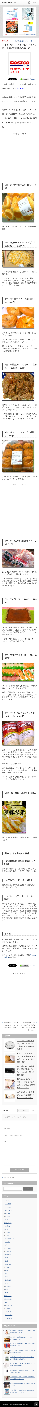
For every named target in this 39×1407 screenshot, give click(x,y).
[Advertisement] (20, 150)
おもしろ (7, 1229)
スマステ (7, 1308)
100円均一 (8, 1226)
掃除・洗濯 (8, 1264)
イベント (6, 1200)
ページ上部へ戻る (36, 1404)
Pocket (32, 79)
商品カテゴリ (7, 1223)
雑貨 (6, 1289)
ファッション (8, 1248)
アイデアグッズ (9, 1238)
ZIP (6, 1302)
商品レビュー (7, 1296)
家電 (6, 1261)
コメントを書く (28, 41)
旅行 (6, 1273)
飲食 (6, 1292)
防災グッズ (8, 1286)
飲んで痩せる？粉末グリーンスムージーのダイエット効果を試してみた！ (11, 1025)
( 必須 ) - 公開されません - (13, 1135)
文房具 (7, 1267)
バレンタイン (8, 1210)
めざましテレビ (9, 1305)
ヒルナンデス (8, 1315)
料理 (18, 41)
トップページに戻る (9, 1177)
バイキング (13, 41)
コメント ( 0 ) (32, 1110)
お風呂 (7, 1235)
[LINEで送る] (24, 79)
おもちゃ (7, 1232)
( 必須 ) (7, 1128)
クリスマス (8, 1203)
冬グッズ (7, 1213)
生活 (21, 41)
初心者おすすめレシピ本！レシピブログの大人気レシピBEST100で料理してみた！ (28, 1026)
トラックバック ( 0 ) (23, 1110)
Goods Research (13, 1404)
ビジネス (7, 1245)
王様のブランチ (9, 1318)
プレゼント (8, 1251)
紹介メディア (7, 1299)
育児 (6, 1283)
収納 (6, 1257)
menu (34, 2)
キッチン (7, 1242)
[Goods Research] (9, 2)
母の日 (7, 1219)
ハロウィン (8, 1207)
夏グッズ (7, 1216)
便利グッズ (8, 1254)
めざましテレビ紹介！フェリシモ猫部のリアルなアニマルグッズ (25, 1095)
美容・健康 (8, 1280)
